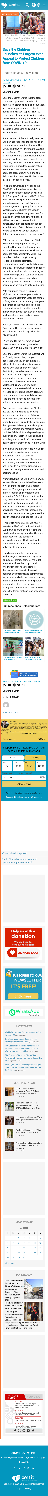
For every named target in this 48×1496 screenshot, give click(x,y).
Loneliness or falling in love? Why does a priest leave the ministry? (29, 1118)
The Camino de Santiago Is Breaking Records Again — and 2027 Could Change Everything (28, 1105)
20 (8, 1253)
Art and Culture (10, 14)
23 (24, 1253)
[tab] (14, 1396)
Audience (31, 1453)
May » (13, 1263)
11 (35, 1243)
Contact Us (24, 1462)
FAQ (23, 1453)
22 (19, 1253)
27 (8, 1257)
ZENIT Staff (29, 80)
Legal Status (30, 1457)
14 (13, 1248)
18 (35, 1248)
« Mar (7, 1263)
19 (40, 1248)
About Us (16, 1453)
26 (40, 1253)
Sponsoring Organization (12, 1457)
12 (40, 1243)
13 (8, 1248)
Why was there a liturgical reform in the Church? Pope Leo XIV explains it (29, 1145)
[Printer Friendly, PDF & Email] (10, 600)
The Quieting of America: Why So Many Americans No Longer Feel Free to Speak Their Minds (23, 1058)
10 (29, 1243)
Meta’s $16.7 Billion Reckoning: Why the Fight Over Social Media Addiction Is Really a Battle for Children (23, 1067)
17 (29, 1248)
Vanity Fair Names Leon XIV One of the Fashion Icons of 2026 (28, 1131)
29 (19, 1257)
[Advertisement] (24, 833)
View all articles (10, 712)
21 (13, 1253)
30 (24, 1257)
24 (29, 1253)
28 (13, 1257)
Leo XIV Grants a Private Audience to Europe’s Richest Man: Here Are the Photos (27, 1091)
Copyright (42, 1457)
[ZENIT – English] (13, 5)
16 (24, 1248)
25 (35, 1253)
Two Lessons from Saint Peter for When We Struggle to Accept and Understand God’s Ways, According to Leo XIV (22, 1048)
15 (19, 1248)
